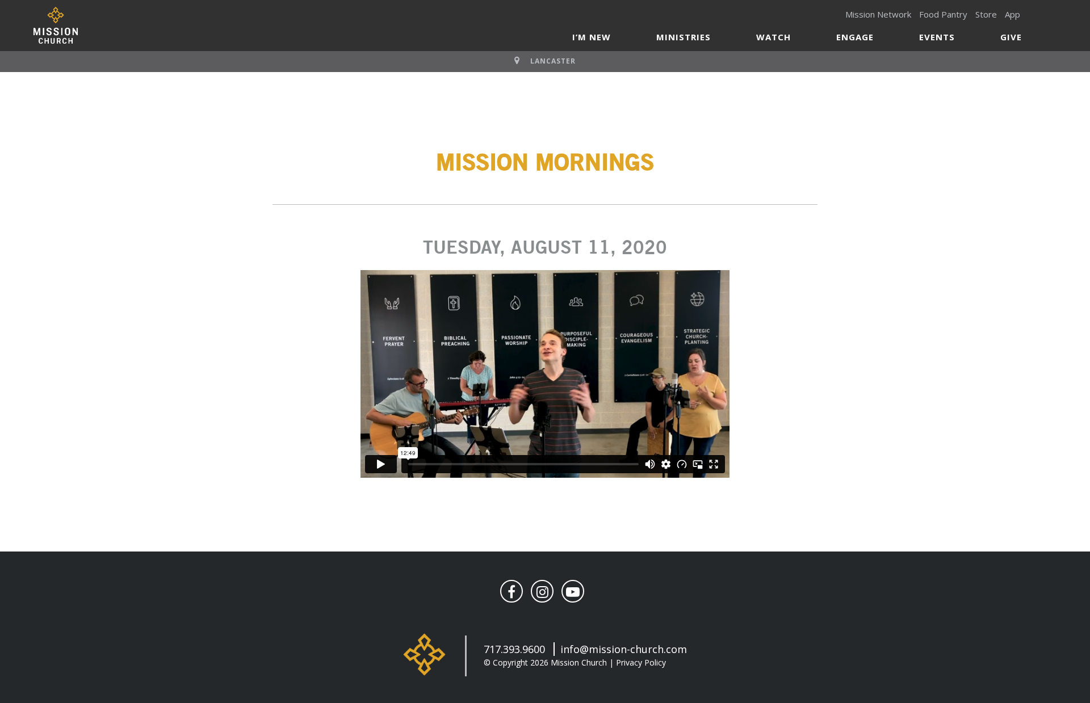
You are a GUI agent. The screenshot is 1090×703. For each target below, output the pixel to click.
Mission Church (55, 25)
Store (986, 14)
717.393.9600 (514, 649)
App (1012, 14)
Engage (855, 37)
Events (937, 37)
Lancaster (553, 61)
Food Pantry (943, 14)
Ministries (683, 37)
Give (1011, 37)
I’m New (591, 37)
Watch (773, 37)
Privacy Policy (641, 662)
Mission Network (878, 14)
